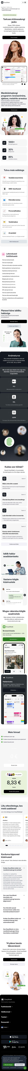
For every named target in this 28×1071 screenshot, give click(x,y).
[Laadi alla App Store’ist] (14, 1037)
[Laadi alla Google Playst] (14, 1042)
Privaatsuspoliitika (20, 1067)
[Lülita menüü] (24, 2)
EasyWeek (3, 7)
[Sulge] (25, 1057)
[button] (7, 845)
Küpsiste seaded (6, 1067)
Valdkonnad (9, 7)
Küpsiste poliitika (13, 1067)
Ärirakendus (13, 690)
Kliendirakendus (13, 639)
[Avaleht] (5, 2)
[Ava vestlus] (25, 1068)
